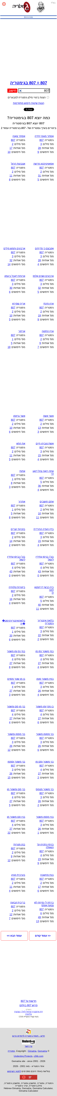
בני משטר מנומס (45, 789)
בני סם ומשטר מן (16, 789)
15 (39, 455)
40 (39, 605)
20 (11, 635)
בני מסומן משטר (45, 734)
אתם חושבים (47, 501)
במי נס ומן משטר (16, 651)
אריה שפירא (18, 303)
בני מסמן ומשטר (16, 734)
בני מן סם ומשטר (16, 706)
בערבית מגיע (18, 875)
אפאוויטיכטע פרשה (43, 163)
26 (39, 690)
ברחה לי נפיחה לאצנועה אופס (44, 904)
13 (39, 428)
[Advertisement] (28, 48)
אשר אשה (48, 416)
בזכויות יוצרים (18, 529)
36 (39, 486)
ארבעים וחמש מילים (14, 248)
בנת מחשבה (47, 875)
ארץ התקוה (48, 331)
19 (39, 315)
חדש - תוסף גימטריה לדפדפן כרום (28, 1036)
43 (39, 571)
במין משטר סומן (45, 679)
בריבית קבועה (17, 902)
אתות (22, 471)
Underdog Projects (23, 1056)
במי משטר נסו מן (44, 651)
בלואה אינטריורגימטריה (46, 622)
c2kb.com (38, 1056)
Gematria (42, 1051)
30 (11, 288)
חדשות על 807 (28, 1001)
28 (39, 148)
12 (9, 750)
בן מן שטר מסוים (16, 679)
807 (41, 140)
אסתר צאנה (19, 136)
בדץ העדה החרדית (44, 529)
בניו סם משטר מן (16, 817)
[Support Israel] (28, 18)
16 (11, 599)
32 (11, 260)
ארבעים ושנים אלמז (43, 276)
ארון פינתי (48, 303)
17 (11, 148)
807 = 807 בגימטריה (28, 83)
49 (39, 917)
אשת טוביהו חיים (45, 443)
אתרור (21, 501)
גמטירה (11, 1051)
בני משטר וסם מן (44, 761)
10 (9, 152)
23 (39, 859)
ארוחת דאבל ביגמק (14, 276)
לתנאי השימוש (14, 1071)
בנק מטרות (19, 844)
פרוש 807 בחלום (28, 1005)
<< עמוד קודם (43, 935)
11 (11, 175)
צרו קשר (28, 1046)
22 (39, 635)
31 (39, 175)
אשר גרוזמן (19, 416)
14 (9, 264)
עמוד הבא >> (14, 935)
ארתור (21, 331)
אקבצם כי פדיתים (44, 248)
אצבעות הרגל (18, 163)
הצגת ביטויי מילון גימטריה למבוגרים (27, 97)
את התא (20, 443)
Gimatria (32, 1051)
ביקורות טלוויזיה (17, 587)
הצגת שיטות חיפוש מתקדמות (28, 103)
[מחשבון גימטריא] (21, 7)
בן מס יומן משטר (45, 706)
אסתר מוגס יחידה (44, 136)
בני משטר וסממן (16, 761)
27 (39, 663)
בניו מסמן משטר (45, 817)
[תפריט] (4, 7)
